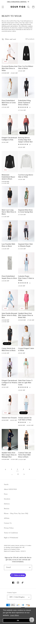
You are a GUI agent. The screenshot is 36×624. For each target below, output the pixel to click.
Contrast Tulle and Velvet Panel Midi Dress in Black (24, 455)
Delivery (7, 504)
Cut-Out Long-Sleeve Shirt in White (25, 176)
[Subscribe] (29, 567)
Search (6, 484)
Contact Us (8, 523)
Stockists (7, 499)
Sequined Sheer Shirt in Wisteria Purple (25, 245)
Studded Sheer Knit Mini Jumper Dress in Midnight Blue (9, 455)
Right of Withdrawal (11, 537)
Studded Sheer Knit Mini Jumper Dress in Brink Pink (25, 315)
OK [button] (18, 620)
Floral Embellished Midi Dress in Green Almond (9, 103)
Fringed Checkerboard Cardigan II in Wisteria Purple (9, 382)
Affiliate (6, 518)
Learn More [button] (14, 615)
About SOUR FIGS (10, 489)
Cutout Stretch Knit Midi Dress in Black (9, 349)
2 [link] (17, 469)
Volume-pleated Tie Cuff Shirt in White (25, 419)
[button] (2, 7)
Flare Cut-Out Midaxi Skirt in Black (25, 67)
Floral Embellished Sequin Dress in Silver (9, 277)
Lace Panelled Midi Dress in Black (8, 245)
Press (6, 494)
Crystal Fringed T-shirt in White (26, 349)
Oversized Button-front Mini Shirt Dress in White (10, 68)
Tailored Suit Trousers (9, 418)
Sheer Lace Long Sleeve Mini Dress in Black (9, 212)
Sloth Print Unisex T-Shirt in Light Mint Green (25, 382)
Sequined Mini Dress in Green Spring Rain (25, 211)
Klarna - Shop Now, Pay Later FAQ (16, 513)
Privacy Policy (9, 528)
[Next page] (24, 474)
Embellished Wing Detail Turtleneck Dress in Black (24, 103)
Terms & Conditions (11, 533)
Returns (6, 508)
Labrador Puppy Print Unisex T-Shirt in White (26, 278)
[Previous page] (5, 469)
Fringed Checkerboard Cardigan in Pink (9, 139)
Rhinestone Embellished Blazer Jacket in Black (8, 177)
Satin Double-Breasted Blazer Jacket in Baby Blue (9, 315)
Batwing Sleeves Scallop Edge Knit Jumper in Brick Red (25, 140)
